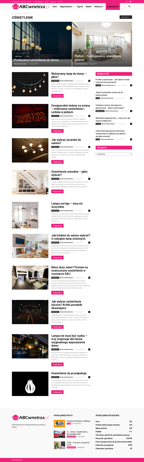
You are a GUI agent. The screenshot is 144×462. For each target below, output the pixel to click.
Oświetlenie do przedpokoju (69, 373)
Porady (98, 85)
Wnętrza (98, 6)
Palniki (98, 432)
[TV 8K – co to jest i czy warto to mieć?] (59, 445)
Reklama (53, 1)
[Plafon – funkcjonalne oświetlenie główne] (102, 42)
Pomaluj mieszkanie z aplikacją (78, 421)
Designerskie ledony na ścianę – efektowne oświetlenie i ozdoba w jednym (70, 109)
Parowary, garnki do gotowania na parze (113, 435)
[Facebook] (126, 1)
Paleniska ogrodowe (104, 448)
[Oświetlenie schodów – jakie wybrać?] (30, 182)
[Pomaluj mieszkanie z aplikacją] (59, 423)
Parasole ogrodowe (104, 438)
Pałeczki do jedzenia (104, 445)
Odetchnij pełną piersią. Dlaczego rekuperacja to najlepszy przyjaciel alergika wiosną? (110, 133)
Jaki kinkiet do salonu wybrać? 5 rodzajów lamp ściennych (70, 237)
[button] (129, 6)
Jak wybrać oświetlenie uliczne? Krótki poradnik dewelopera (66, 305)
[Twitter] (130, 1)
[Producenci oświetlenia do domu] (42, 40)
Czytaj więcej (57, 96)
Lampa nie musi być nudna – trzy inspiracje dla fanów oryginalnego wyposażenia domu (69, 340)
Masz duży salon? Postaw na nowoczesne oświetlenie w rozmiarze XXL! (69, 270)
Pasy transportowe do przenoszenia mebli (114, 442)
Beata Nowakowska (20, 64)
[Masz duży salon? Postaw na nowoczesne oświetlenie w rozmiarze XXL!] (30, 278)
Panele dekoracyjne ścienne (108, 425)
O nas (46, 1)
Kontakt (60, 1)
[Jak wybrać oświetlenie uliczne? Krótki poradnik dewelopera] (30, 312)
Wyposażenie (66, 6)
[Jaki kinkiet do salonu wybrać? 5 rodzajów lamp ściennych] (30, 246)
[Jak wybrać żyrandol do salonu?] (30, 150)
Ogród (80, 6)
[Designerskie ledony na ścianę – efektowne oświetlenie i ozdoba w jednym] (30, 116)
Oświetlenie (112, 6)
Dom (55, 6)
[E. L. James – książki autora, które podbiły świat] (59, 434)
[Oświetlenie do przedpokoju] (30, 384)
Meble (88, 6)
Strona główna (38, 1)
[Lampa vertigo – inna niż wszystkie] (25, 215)
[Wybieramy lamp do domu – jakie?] (30, 84)
